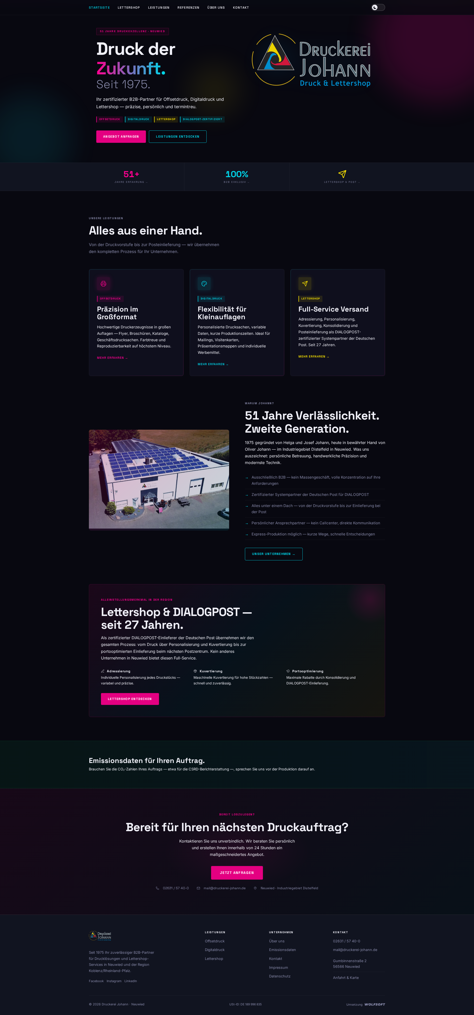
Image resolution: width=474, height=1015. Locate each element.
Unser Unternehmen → (274, 554)
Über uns (216, 7)
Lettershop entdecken (130, 699)
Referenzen (188, 7)
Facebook (96, 981)
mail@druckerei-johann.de (225, 888)
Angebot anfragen (121, 136)
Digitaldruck (215, 950)
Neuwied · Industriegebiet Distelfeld (289, 888)
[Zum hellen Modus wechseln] (378, 7)
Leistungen (159, 7)
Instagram (114, 981)
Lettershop (129, 7)
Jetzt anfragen (237, 872)
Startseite (99, 7)
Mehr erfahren (110, 358)
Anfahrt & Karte (346, 977)
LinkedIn (130, 981)
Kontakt (241, 7)
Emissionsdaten (282, 950)
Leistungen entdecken (177, 136)
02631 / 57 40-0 (176, 888)
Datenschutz (280, 976)
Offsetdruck (215, 941)
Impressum (278, 967)
